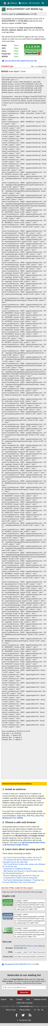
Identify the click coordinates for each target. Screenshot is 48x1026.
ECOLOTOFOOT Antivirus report (26, 946)
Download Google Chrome (17, 845)
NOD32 (20, 818)
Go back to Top (25, 1020)
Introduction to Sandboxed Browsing (17, 869)
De (39, 1010)
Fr (35, 1010)
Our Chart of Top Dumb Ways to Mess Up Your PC (22, 857)
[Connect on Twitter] (23, 1016)
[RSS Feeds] (30, 1016)
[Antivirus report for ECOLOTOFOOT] (33, 55)
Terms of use (11, 1010)
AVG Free (30, 816)
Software (13, 3)
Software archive (40, 999)
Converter (36, 3)
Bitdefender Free (9, 818)
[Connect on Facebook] (16, 1016)
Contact (19, 999)
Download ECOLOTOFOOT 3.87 (18, 964)
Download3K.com (26, 1006)
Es (42, 1010)
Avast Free (21, 816)
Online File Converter (25, 1003)
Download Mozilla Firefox (34, 842)
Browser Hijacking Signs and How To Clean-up (21, 875)
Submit (3, 999)
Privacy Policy (24, 1010)
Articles (24, 3)
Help (28, 999)
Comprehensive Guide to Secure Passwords (20, 878)
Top (11, 999)
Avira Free (39, 816)
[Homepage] (5, 3)
